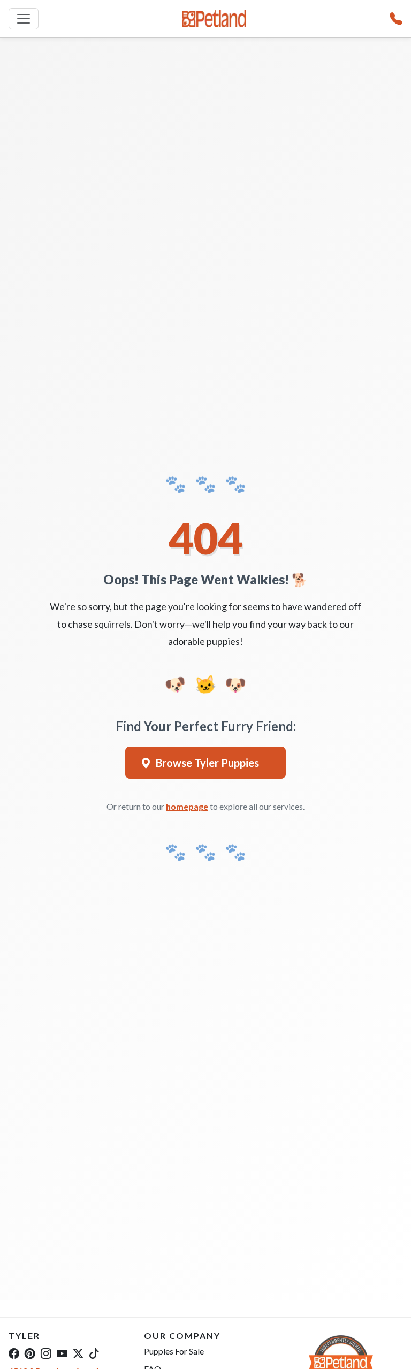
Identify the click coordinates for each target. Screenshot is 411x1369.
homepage (187, 806)
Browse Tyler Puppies (207, 762)
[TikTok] (94, 1353)
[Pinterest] (30, 1353)
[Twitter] (78, 1353)
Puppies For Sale (174, 1351)
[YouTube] (62, 1353)
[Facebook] (14, 1353)
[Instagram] (46, 1353)
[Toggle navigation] (24, 18)
